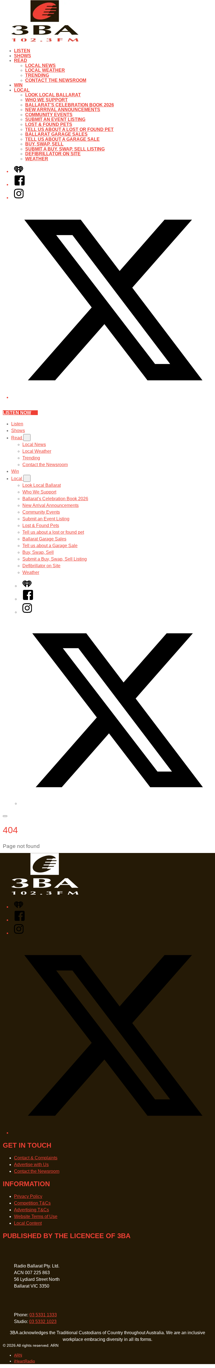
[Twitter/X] (113, 397)
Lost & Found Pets (48, 124)
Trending (37, 75)
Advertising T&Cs (31, 1209)
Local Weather (45, 70)
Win (18, 85)
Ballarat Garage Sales (56, 134)
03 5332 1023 (43, 1321)
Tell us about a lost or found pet (69, 129)
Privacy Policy (28, 1196)
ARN (18, 1355)
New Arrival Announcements (62, 109)
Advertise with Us (31, 1164)
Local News (40, 65)
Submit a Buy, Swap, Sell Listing (65, 149)
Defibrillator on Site (53, 153)
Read (20, 60)
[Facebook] (19, 184)
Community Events (49, 114)
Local (22, 90)
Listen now (17, 412)
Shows (22, 55)
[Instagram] (19, 197)
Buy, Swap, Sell (44, 144)
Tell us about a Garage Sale (62, 139)
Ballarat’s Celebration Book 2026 (69, 105)
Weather (36, 158)
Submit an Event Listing (55, 119)
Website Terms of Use (35, 1216)
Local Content (28, 1223)
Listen (22, 50)
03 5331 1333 (43, 1314)
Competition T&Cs (32, 1203)
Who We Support (46, 99)
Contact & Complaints (35, 1157)
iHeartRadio (24, 1361)
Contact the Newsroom (55, 80)
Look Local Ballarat (53, 94)
